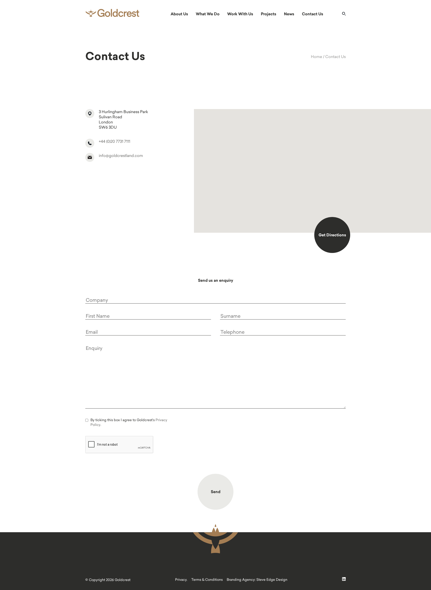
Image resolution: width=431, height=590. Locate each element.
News (289, 14)
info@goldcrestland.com (121, 155)
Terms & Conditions (207, 579)
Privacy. (181, 579)
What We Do (208, 14)
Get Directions (332, 235)
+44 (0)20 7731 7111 (114, 141)
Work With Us (240, 14)
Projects (268, 14)
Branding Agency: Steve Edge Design (257, 579)
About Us (179, 14)
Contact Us (312, 14)
